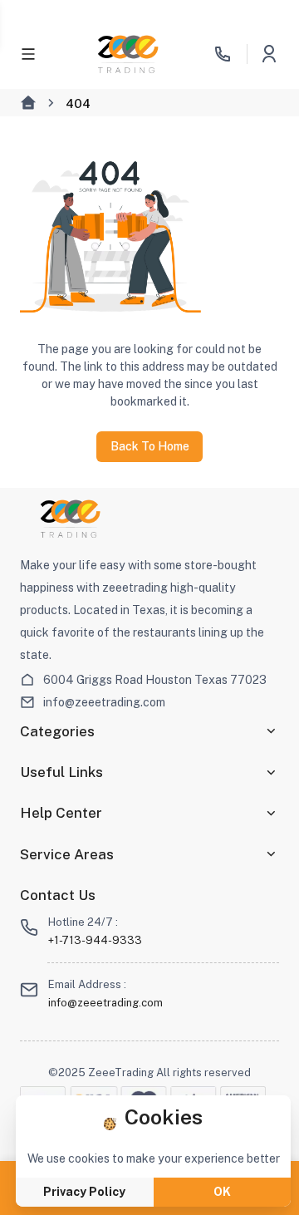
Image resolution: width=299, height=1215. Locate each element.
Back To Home (149, 446)
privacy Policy (84, 1191)
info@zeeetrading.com (104, 702)
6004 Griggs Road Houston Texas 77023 (155, 679)
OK (222, 1191)
